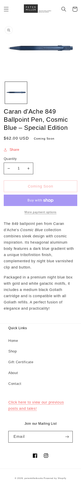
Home (13, 341)
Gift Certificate (20, 362)
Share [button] (14, 150)
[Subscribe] (66, 437)
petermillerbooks (34, 478)
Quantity (10, 159)
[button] (6, 9)
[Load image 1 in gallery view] (16, 93)
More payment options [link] (40, 212)
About (13, 373)
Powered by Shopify (55, 478)
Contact (14, 384)
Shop (12, 351)
